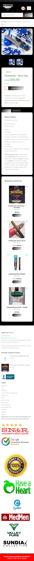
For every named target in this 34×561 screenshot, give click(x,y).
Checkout (4, 390)
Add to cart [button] (18, 215)
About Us (4, 386)
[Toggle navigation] (29, 8)
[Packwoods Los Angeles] (7, 7)
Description (6, 110)
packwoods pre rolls (23, 100)
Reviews (3, 409)
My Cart (24, 9)
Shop (2, 414)
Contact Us (4, 395)
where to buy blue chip (11, 103)
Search (28, 15)
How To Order (5, 400)
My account (4, 402)
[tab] (6, 110)
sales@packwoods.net (9, 338)
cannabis (16, 149)
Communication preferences (9, 393)
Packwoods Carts (6, 407)
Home (3, 397)
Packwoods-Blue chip (11, 120)
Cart (2, 388)
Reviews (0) (16, 110)
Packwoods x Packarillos (15, 21)
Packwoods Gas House (18, 95)
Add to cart (16, 88)
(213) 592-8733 (5, 336)
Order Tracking (5, 405)
